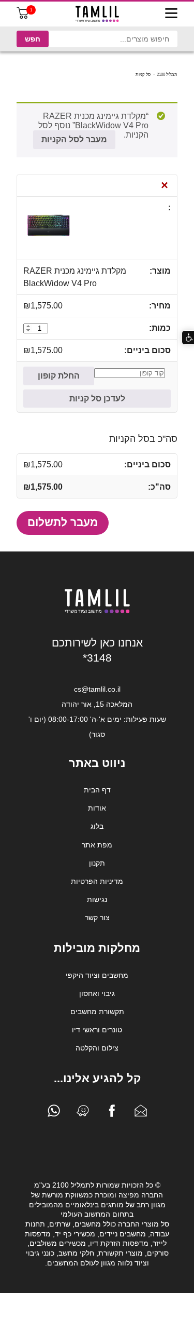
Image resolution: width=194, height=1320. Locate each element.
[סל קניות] (23, 16)
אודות (97, 808)
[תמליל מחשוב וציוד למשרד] (97, 611)
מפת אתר (97, 845)
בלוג (97, 826)
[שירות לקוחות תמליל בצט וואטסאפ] (53, 1113)
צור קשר (97, 917)
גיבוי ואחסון (97, 993)
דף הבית (97, 790)
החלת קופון (59, 375)
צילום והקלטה (97, 1048)
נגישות (97, 899)
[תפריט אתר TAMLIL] (171, 14)
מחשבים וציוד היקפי (97, 975)
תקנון (97, 863)
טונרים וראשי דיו (97, 1030)
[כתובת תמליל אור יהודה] (82, 1113)
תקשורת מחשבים (97, 1011)
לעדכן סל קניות (97, 398)
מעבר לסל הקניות (74, 139)
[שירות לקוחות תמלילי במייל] (140, 1113)
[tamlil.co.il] (97, 14)
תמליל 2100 (167, 74)
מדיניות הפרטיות (97, 881)
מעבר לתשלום (62, 522)
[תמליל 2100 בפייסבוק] (111, 1113)
